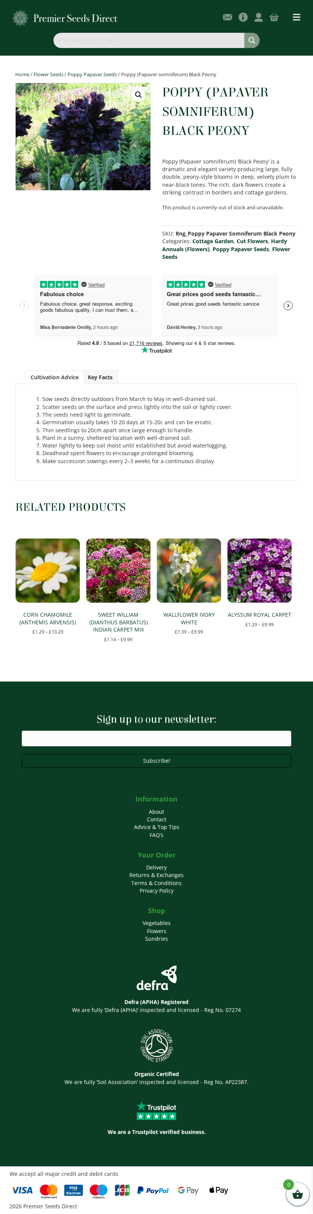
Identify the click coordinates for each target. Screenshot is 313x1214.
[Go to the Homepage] (65, 17)
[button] (138, 95)
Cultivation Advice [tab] (55, 377)
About (156, 811)
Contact (156, 819)
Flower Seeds (48, 74)
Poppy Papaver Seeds (92, 74)
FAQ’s (156, 835)
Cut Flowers (252, 241)
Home (22, 74)
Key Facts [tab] (100, 377)
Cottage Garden (213, 241)
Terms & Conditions (156, 883)
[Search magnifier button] (252, 40)
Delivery (156, 867)
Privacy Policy (157, 890)
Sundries (156, 938)
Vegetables (157, 923)
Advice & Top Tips (156, 827)
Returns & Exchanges (156, 875)
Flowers (156, 931)
